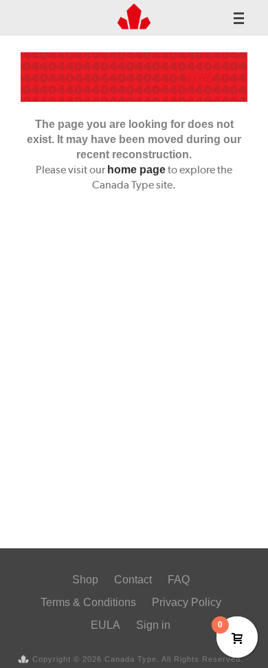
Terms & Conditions (88, 602)
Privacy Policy (186, 602)
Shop (85, 579)
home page (136, 169)
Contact (133, 579)
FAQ (179, 579)
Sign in (153, 625)
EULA (105, 625)
